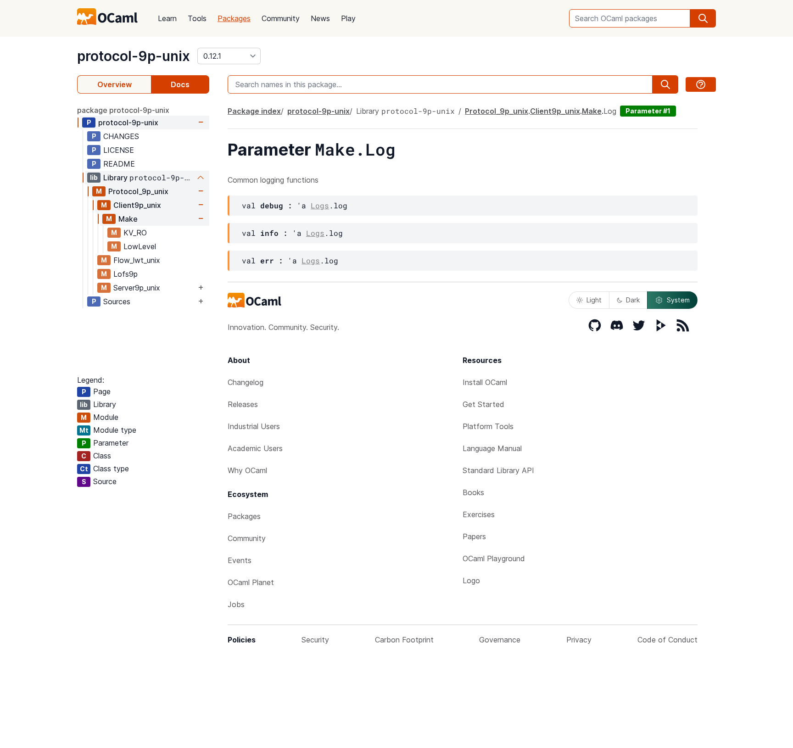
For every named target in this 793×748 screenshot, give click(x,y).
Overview (114, 84)
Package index (254, 111)
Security (315, 639)
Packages (234, 18)
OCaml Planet (251, 582)
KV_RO (135, 232)
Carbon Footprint (404, 639)
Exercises (479, 514)
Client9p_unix (137, 205)
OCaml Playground (494, 558)
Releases (243, 404)
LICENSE (118, 150)
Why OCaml (247, 470)
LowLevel (139, 246)
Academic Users (255, 448)
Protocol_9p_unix (138, 191)
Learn (167, 18)
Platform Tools (488, 426)
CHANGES (121, 136)
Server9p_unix (136, 287)
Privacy (579, 639)
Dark (633, 300)
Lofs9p (125, 274)
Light (594, 300)
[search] (703, 18)
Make (128, 218)
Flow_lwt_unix (136, 260)
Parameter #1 (647, 111)
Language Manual (492, 448)
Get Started (483, 404)
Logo (471, 580)
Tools (197, 18)
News (320, 18)
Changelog (245, 382)
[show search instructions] (701, 84)
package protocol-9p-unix (123, 110)
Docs (180, 84)
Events (239, 560)
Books (473, 492)
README (119, 163)
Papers (474, 536)
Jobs (236, 604)
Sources (116, 301)
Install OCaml (485, 382)
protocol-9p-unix (133, 56)
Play (348, 18)
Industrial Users (254, 426)
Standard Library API (498, 470)
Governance (499, 639)
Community (281, 18)
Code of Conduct (667, 639)
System (678, 300)
